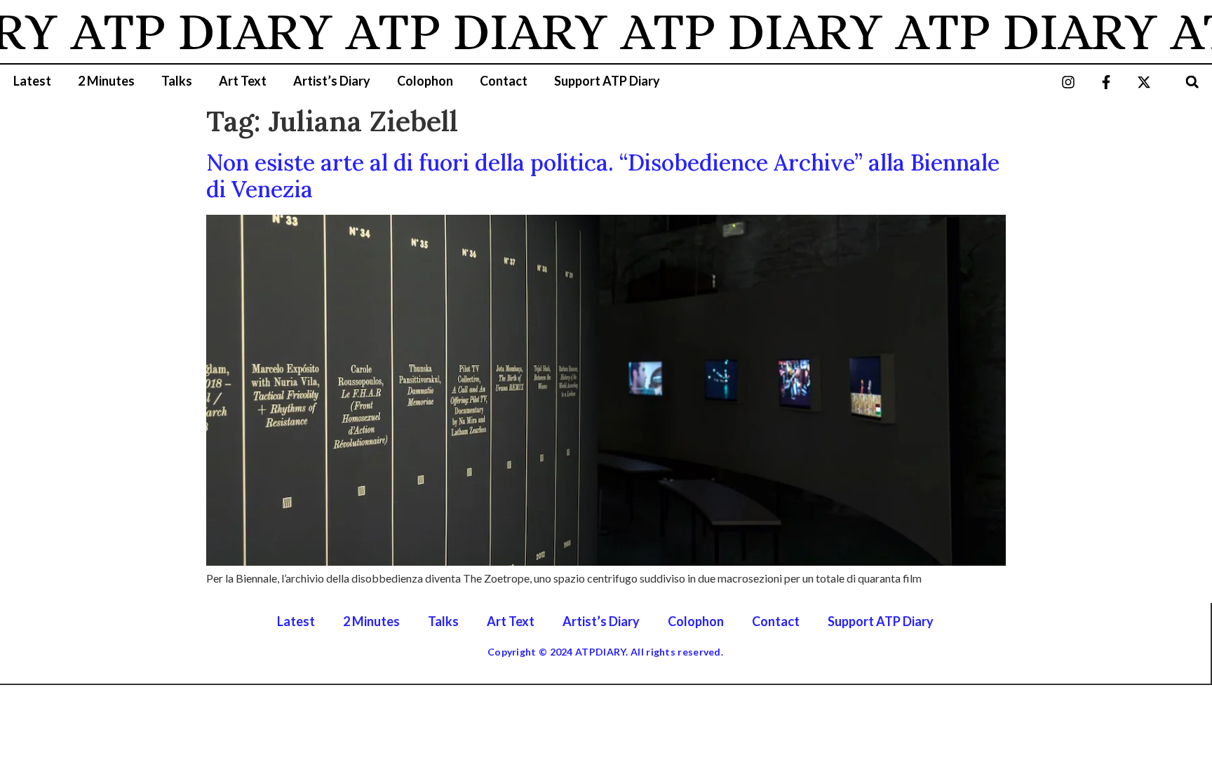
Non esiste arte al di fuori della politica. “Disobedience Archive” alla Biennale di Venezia (602, 176)
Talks (176, 80)
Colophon (425, 80)
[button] (1192, 81)
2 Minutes (106, 80)
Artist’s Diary (331, 80)
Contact (503, 80)
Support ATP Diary (607, 80)
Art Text (243, 80)
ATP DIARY (189, 31)
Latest (32, 80)
